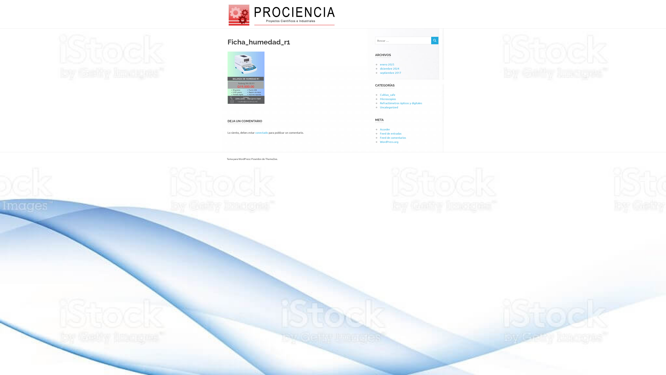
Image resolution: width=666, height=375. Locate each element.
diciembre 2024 (389, 68)
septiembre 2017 (390, 72)
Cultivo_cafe (387, 94)
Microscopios (388, 99)
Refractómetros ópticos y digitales (401, 103)
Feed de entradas (391, 133)
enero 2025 (387, 64)
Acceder (385, 129)
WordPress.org (389, 141)
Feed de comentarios (393, 137)
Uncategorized (389, 107)
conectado (261, 132)
